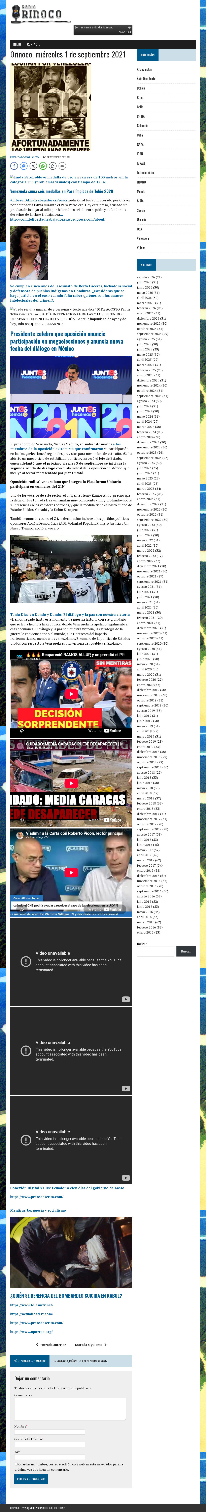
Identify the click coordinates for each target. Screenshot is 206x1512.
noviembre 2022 (149, 509)
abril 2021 (144, 607)
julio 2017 (144, 839)
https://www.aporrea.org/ (31, 1331)
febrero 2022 (146, 555)
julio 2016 (144, 901)
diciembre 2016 (148, 875)
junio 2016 (144, 906)
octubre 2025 (147, 328)
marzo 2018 (145, 798)
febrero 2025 (146, 370)
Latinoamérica (145, 172)
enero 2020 (145, 685)
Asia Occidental (146, 78)
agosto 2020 (146, 648)
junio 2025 (144, 349)
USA (139, 229)
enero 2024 (145, 437)
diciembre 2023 (148, 442)
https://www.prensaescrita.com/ (36, 1196)
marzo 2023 (145, 488)
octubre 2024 (147, 390)
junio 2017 (144, 844)
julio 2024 (144, 406)
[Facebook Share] (14, 166)
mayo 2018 (145, 788)
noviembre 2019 (149, 695)
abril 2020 (144, 669)
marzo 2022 (145, 550)
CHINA (141, 116)
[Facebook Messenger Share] (24, 166)
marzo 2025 (145, 365)
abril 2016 (144, 917)
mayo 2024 (145, 416)
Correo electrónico (28, 1439)
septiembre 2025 (149, 333)
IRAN (140, 153)
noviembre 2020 (149, 633)
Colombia (142, 125)
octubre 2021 (147, 576)
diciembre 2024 (148, 380)
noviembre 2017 (149, 819)
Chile (140, 106)
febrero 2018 (146, 803)
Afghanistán (144, 69)
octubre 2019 (147, 700)
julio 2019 (144, 715)
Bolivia (141, 88)
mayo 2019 (145, 726)
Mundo (141, 191)
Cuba (140, 135)
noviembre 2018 (149, 757)
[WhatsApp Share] (43, 166)
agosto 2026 (146, 277)
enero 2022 (145, 561)
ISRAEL (141, 163)
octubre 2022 (147, 514)
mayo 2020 (145, 664)
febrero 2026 (146, 308)
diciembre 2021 (148, 566)
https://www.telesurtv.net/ (31, 1305)
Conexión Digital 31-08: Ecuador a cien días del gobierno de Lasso (67, 1188)
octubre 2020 (147, 638)
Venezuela (143, 238)
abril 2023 (144, 483)
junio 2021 (144, 597)
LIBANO (141, 182)
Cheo (35, 157)
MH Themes (59, 1508)
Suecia (141, 210)
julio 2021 (144, 592)
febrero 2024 (146, 432)
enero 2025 (145, 375)
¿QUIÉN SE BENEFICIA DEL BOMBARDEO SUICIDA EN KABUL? (66, 1295)
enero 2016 (145, 932)
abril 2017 (144, 855)
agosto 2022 (146, 524)
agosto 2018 (146, 772)
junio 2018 (144, 782)
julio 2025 (144, 344)
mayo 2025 (145, 354)
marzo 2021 (145, 612)
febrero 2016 (146, 927)
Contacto (33, 44)
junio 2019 (144, 721)
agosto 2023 (146, 463)
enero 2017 (145, 870)
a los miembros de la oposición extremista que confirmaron (65, 446)
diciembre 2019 (148, 690)
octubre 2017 (147, 824)
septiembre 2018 (149, 767)
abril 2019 (144, 731)
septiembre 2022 (149, 519)
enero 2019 (145, 746)
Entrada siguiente (88, 1344)
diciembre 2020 (148, 628)
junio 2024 (144, 411)
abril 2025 (144, 359)
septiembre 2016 (149, 891)
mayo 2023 (145, 478)
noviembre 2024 (149, 385)
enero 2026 (145, 313)
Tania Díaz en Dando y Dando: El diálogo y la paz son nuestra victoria (70, 614)
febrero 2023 (146, 494)
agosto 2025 (146, 339)
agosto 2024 (146, 401)
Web (17, 1451)
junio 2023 (144, 473)
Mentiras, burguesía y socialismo (38, 1210)
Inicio (17, 44)
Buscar (142, 943)
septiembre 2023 (149, 457)
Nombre (20, 1426)
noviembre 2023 (149, 447)
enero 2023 (145, 499)
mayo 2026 (145, 292)
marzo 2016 (145, 922)
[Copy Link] (53, 166)
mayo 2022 (145, 540)
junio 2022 (144, 535)
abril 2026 (144, 297)
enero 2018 (145, 808)
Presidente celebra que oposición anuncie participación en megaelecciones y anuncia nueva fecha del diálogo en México (66, 340)
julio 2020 (144, 653)
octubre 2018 (147, 762)
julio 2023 (144, 468)
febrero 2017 (146, 865)
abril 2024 (144, 421)
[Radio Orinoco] (103, 14)
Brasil (140, 97)
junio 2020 (144, 659)
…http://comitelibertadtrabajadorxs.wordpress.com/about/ (57, 217)
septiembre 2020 (149, 643)
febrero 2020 (146, 679)
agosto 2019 (146, 710)
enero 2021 (145, 623)
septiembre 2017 (149, 829)
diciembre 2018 (148, 751)
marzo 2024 (145, 426)
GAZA (140, 144)
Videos (141, 247)
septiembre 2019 (149, 705)
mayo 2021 (145, 602)
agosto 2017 (146, 834)
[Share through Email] (62, 166)
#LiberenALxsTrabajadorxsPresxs (38, 200)
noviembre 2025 (149, 323)
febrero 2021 (146, 617)
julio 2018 (144, 777)
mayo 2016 (145, 912)
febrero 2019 (146, 741)
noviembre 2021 (149, 571)
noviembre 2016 (149, 880)
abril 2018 (144, 793)
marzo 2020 (145, 674)
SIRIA (140, 200)
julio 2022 (144, 530)
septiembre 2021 (149, 581)
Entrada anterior (53, 1344)
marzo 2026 (145, 303)
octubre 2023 (147, 452)
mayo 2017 (145, 850)
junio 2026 (144, 287)
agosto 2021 (146, 586)
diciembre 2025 (148, 318)
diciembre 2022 (148, 504)
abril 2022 (144, 545)
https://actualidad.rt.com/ (31, 1314)
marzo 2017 (145, 860)
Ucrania (141, 219)
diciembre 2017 (148, 814)
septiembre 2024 (149, 396)
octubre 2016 (147, 886)
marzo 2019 (145, 736)
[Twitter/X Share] (33, 166)
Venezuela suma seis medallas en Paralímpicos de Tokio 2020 (61, 191)
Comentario (23, 1395)
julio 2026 (144, 282)
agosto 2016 (146, 896)
